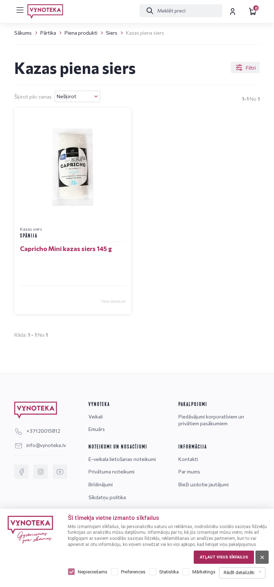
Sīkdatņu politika (107, 497)
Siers (111, 33)
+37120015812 (42, 431)
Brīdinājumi (100, 484)
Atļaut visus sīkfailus (224, 557)
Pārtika (48, 33)
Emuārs (96, 429)
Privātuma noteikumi (111, 471)
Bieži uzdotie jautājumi (203, 484)
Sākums (23, 33)
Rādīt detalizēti (239, 572)
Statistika (169, 572)
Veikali (95, 416)
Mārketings (203, 572)
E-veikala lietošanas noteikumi (122, 459)
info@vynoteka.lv (45, 445)
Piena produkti (81, 33)
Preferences (133, 572)
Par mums (189, 471)
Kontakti (188, 459)
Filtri (251, 68)
